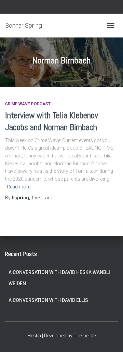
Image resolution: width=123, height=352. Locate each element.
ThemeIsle (84, 335)
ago (42, 197)
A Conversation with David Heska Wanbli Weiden (59, 278)
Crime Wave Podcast (28, 104)
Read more (18, 186)
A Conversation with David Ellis (48, 300)
